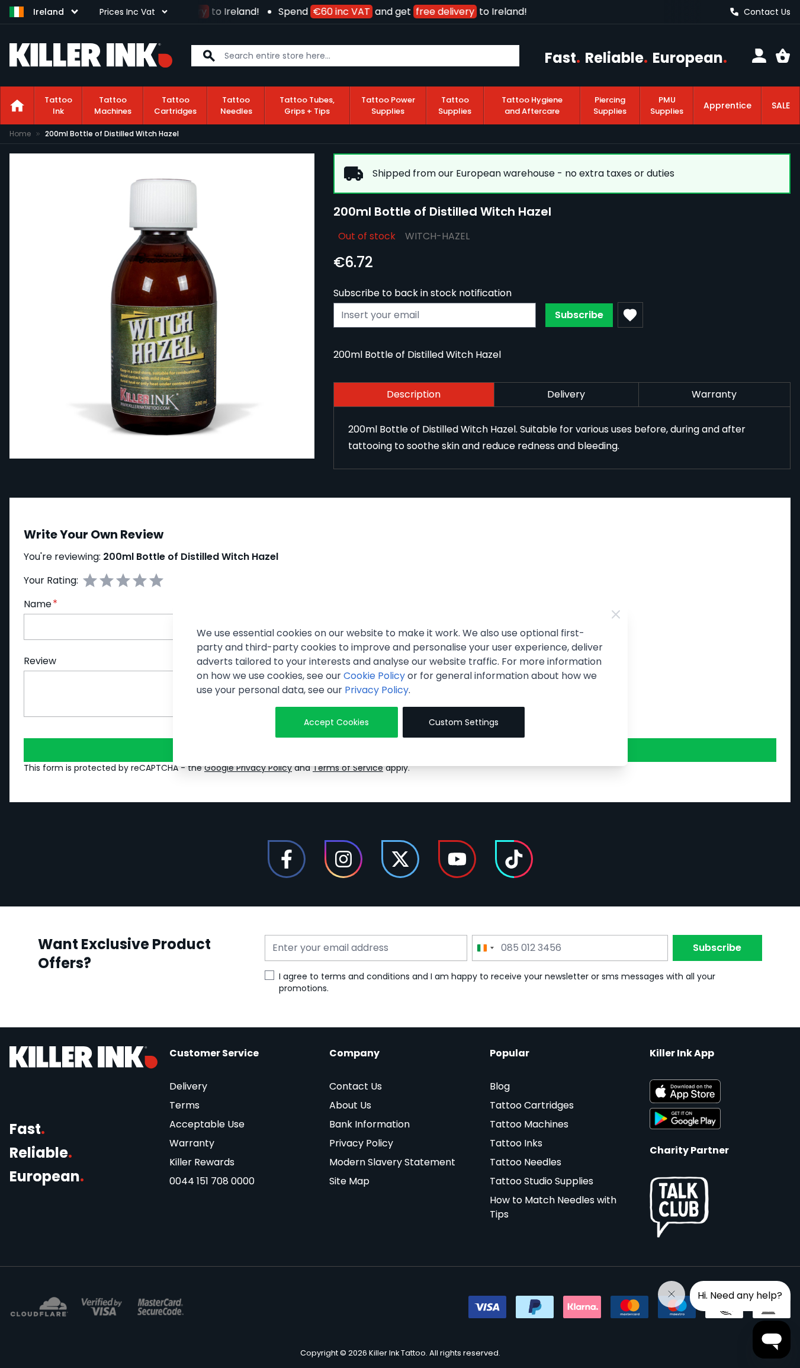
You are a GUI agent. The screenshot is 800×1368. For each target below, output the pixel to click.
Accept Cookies (336, 722)
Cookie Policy (374, 676)
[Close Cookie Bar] (616, 614)
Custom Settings (464, 722)
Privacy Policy (377, 690)
